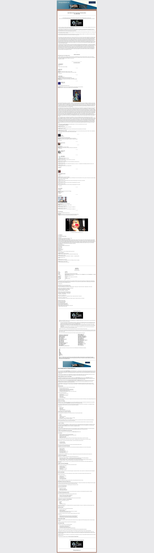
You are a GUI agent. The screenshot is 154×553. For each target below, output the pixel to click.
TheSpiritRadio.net (63, 2)
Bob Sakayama (69, 46)
